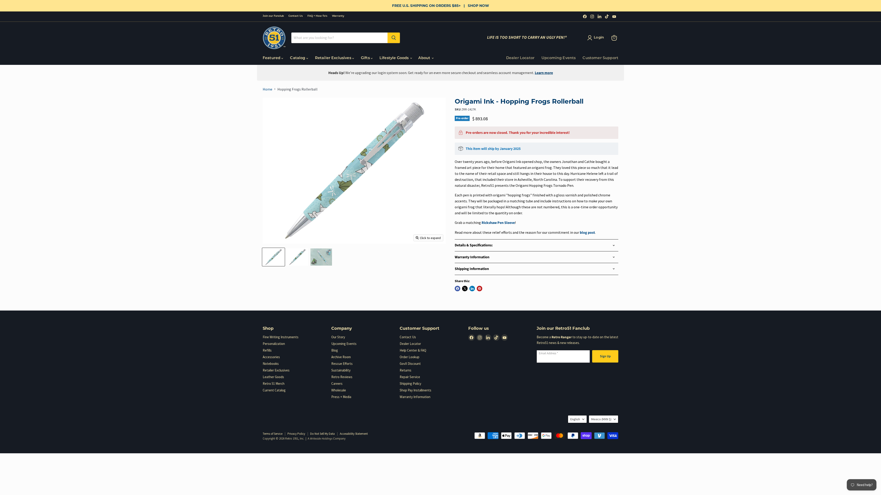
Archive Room (341, 357)
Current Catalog (274, 390)
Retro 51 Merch (273, 383)
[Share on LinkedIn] (472, 288)
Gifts (366, 58)
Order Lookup (409, 357)
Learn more (544, 72)
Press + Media (341, 397)
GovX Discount (410, 363)
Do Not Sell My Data (322, 434)
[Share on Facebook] (457, 288)
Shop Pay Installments (415, 390)
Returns (405, 370)
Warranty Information (415, 397)
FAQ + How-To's (317, 16)
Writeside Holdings (321, 439)
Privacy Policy (296, 434)
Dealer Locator (520, 58)
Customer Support (600, 58)
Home (267, 89)
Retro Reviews (341, 377)
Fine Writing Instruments (280, 337)
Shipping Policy (410, 383)
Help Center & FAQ (413, 350)
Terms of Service (272, 434)
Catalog (298, 58)
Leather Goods (273, 377)
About (424, 58)
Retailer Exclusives (333, 58)
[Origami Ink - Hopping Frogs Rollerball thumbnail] (273, 257)
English (575, 419)
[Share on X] (465, 288)
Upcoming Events (558, 58)
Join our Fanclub (273, 16)
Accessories (271, 357)
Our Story (338, 337)
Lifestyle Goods (394, 58)
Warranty (338, 16)
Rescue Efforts (342, 363)
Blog (334, 350)
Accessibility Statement (354, 434)
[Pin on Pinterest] (479, 288)
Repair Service (410, 377)
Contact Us (295, 16)
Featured (272, 58)
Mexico (601, 419)
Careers (337, 383)
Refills (267, 350)
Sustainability (341, 370)
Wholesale (338, 390)
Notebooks (271, 363)
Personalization (274, 343)
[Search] (394, 38)
